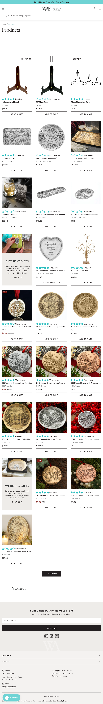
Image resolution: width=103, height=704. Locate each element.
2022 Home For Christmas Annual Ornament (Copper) (86, 495)
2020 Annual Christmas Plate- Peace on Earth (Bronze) (86, 327)
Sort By (77, 59)
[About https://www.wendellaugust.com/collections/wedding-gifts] (17, 467)
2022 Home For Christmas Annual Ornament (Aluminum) (86, 439)
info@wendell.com (9, 687)
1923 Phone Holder (10, 214)
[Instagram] (46, 636)
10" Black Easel (42, 102)
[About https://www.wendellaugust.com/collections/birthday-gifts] (17, 243)
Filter (27, 59)
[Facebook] (51, 636)
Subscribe (51, 628)
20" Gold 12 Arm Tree (79, 270)
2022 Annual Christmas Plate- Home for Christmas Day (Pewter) (51, 439)
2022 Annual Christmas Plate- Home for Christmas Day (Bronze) (17, 439)
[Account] (94, 8)
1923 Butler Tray (8, 158)
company (6, 656)
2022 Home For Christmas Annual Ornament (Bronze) (51, 495)
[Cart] (100, 8)
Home (4, 24)
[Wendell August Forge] (51, 8)
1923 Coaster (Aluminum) (46, 158)
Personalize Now (51, 283)
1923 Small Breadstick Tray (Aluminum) (51, 214)
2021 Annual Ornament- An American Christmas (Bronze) (51, 383)
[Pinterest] (57, 636)
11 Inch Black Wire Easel (80, 102)
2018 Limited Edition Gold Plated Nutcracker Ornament (17, 327)
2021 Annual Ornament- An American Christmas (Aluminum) (17, 383)
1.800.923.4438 (8, 673)
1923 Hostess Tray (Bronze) (82, 158)
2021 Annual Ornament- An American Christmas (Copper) (86, 383)
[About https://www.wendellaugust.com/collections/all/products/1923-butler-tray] (17, 136)
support (6, 662)
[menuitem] (94, 8)
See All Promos (62, 2)
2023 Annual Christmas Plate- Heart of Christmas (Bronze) (17, 551)
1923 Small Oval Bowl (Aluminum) (84, 214)
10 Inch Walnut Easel (10, 102)
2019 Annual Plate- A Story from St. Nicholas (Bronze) (51, 327)
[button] (17, 8)
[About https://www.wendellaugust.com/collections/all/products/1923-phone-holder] (17, 193)
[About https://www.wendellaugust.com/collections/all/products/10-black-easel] (51, 80)
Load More (51, 573)
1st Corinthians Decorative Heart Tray (51, 270)
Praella (65, 701)
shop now (17, 277)
